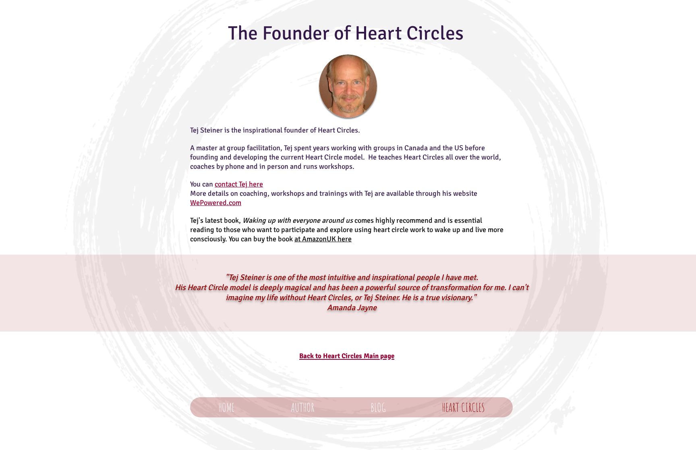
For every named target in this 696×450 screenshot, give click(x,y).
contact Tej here (239, 184)
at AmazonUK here (323, 238)
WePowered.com (215, 202)
